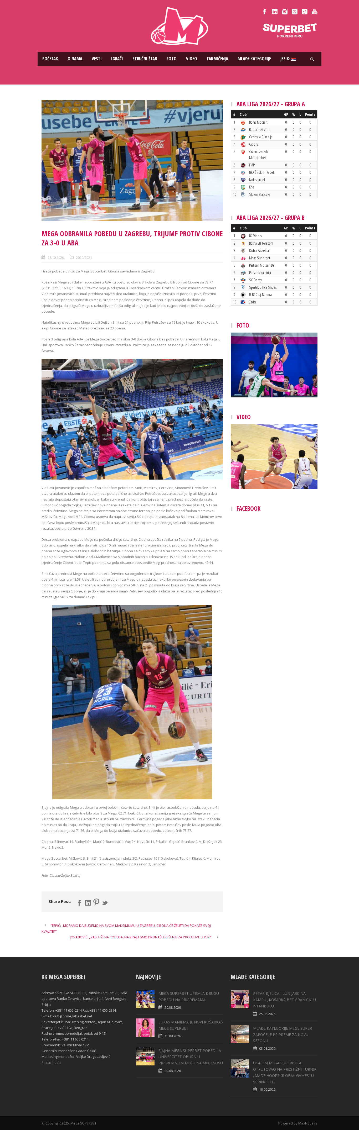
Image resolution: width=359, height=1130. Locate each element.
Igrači (117, 59)
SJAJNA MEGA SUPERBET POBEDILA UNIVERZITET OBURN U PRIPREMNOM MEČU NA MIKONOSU (190, 1057)
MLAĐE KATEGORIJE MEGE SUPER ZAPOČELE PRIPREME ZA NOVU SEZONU (282, 1034)
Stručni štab (144, 59)
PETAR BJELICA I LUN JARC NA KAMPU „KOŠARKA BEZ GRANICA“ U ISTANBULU (284, 999)
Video (191, 59)
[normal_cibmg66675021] (132, 160)
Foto (172, 59)
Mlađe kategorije (254, 59)
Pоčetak (50, 59)
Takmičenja (217, 59)
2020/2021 (84, 257)
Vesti (97, 59)
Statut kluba (51, 1062)
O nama (75, 59)
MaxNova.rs (307, 1123)
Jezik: (285, 59)
